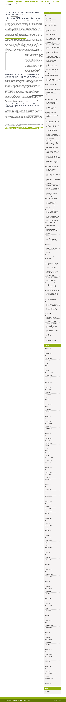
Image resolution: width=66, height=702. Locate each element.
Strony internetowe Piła (50, 301)
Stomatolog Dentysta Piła (51, 299)
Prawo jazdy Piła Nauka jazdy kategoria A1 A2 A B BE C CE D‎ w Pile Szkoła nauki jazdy (52, 224)
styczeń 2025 (48, 394)
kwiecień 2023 (49, 443)
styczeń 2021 (48, 508)
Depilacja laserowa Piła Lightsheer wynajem (52, 72)
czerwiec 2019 (49, 554)
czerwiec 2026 (49, 353)
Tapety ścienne (49, 313)
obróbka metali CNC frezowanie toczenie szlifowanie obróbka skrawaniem (52, 163)
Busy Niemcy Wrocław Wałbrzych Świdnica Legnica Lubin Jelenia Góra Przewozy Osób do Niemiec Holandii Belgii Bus (53, 46)
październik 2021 (49, 486)
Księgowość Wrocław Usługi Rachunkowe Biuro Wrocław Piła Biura (32, 1)
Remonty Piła (48, 244)
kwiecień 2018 (49, 588)
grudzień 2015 (49, 649)
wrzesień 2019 (49, 547)
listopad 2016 (48, 622)
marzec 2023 (48, 445)
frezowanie (21, 124)
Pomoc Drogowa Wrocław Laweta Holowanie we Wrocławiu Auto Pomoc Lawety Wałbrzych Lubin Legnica (52, 211)
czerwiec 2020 (49, 525)
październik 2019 (49, 545)
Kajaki (47, 94)
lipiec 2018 (48, 581)
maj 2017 (48, 608)
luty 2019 (48, 564)
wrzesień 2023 (49, 431)
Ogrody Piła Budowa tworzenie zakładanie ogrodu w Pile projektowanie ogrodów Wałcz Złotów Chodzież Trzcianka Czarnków (53, 187)
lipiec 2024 (48, 406)
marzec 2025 (48, 389)
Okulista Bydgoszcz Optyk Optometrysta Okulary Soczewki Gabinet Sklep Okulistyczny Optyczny (53, 203)
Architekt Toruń (49, 15)
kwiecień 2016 (49, 639)
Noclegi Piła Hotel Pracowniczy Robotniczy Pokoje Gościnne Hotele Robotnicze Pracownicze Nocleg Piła (53, 157)
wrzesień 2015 (49, 656)
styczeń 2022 (48, 479)
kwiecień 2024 (49, 414)
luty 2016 (48, 644)
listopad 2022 (48, 455)
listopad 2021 (48, 484)
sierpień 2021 (48, 491)
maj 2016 (48, 637)
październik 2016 (49, 625)
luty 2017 (48, 615)
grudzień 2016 (49, 620)
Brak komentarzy (14, 16)
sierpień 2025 (48, 377)
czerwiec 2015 (49, 664)
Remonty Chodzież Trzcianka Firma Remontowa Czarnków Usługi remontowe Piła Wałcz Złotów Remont (53, 240)
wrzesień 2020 (49, 518)
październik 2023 (49, 428)
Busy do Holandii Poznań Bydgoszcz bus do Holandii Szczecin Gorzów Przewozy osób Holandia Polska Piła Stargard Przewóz (53, 40)
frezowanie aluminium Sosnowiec (29, 124)
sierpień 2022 (48, 462)
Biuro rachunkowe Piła (50, 23)
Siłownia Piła (48, 258)
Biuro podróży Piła (49, 20)
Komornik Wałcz (49, 97)
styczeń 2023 (48, 450)
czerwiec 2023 (49, 438)
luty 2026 (48, 363)
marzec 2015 (48, 666)
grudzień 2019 (49, 540)
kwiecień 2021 (49, 501)
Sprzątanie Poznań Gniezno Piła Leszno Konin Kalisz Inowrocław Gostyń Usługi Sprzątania (52, 279)
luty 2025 (48, 392)
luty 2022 (48, 477)
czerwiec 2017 (49, 605)
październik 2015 (49, 654)
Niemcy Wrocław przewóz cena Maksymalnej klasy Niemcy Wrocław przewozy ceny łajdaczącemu (24, 127)
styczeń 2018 (48, 596)
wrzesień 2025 (49, 375)
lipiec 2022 (48, 465)
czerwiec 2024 (49, 409)
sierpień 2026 (48, 348)
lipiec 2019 (48, 552)
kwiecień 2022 (49, 472)
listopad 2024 (48, 399)
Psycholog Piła (49, 235)
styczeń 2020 (48, 537)
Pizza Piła (48, 207)
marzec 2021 (48, 503)
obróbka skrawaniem (9, 125)
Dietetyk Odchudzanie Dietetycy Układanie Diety (52, 76)
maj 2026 (48, 355)
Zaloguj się (48, 691)
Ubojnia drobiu (49, 337)
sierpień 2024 (48, 404)
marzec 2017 (48, 613)
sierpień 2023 (48, 433)
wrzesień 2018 (49, 576)
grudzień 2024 (49, 397)
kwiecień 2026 (49, 358)
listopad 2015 (48, 651)
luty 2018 (48, 593)
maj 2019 (48, 557)
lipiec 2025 (48, 380)
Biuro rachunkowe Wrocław (51, 25)
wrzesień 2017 (49, 598)
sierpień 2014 (48, 683)
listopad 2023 (48, 426)
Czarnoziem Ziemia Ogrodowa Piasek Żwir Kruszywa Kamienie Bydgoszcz (52, 52)
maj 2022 (48, 469)
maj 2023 (48, 440)
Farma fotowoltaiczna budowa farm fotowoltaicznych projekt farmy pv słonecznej (52, 86)
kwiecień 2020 (49, 530)
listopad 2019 (48, 542)
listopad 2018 (48, 571)
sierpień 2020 (48, 520)
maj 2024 (48, 411)
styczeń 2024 (48, 421)
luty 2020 (48, 535)
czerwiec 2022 (49, 467)
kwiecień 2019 (49, 559)
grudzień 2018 (49, 569)
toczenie (19, 125)
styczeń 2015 (48, 671)
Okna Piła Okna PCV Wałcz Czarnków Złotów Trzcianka (51, 199)
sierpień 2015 (48, 659)
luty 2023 (48, 448)
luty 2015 (48, 668)
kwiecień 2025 (49, 387)
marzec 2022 (48, 474)
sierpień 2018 (48, 579)
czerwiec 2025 (49, 382)
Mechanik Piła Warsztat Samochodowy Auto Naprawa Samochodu (51, 130)
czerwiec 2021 (49, 496)
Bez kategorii (48, 18)
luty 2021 (48, 506)
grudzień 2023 (49, 423)
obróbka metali (40, 124)
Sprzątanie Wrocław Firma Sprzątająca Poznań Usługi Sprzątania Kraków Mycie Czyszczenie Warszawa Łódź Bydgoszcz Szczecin (51, 285)
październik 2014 (49, 678)
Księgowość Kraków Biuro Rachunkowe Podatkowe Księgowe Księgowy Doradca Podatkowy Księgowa (53, 114)
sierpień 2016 (48, 630)
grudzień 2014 (49, 673)
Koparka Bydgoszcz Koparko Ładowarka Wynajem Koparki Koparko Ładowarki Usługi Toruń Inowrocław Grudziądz (52, 101)
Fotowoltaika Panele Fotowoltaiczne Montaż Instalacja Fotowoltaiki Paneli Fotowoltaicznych (53, 91)
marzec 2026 (48, 360)
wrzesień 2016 (49, 627)
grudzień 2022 (49, 452)
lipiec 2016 (48, 632)
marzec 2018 (48, 591)
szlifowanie (15, 125)
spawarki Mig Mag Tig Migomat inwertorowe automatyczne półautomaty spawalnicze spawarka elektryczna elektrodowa (53, 273)
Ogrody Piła (48, 183)
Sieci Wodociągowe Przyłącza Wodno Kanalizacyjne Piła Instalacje (53, 255)
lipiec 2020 (48, 523)
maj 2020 (48, 528)
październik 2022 (49, 457)
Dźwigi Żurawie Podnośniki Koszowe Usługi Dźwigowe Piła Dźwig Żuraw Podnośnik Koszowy (53, 81)
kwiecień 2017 (49, 610)
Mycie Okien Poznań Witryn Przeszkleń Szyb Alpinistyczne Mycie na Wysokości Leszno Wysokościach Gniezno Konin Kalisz (53, 136)
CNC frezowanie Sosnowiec (12, 124)
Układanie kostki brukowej (51, 340)
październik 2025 (49, 372)
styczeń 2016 (48, 647)
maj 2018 (48, 586)
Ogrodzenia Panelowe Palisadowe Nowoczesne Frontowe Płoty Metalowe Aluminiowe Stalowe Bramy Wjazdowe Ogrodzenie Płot (53, 194)
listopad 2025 (48, 370)
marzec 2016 (48, 642)
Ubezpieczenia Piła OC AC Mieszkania (51, 335)
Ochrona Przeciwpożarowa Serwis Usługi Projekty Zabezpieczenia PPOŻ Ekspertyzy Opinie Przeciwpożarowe (52, 168)
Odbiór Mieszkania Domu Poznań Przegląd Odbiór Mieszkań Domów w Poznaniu (53, 179)
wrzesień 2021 (49, 489)
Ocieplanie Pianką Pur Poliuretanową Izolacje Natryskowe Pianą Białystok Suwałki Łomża (53, 174)
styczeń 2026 (48, 365)
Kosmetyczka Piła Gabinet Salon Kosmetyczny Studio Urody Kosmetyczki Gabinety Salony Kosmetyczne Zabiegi (52, 108)
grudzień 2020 (49, 511)
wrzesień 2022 (49, 460)
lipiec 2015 (48, 661)
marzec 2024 (48, 416)
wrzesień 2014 (49, 681)
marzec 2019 (48, 562)
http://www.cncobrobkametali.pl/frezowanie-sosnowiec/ (15, 38)
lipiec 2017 (48, 603)
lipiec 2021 (48, 494)
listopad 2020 (48, 513)
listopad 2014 (48, 676)
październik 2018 (49, 574)
